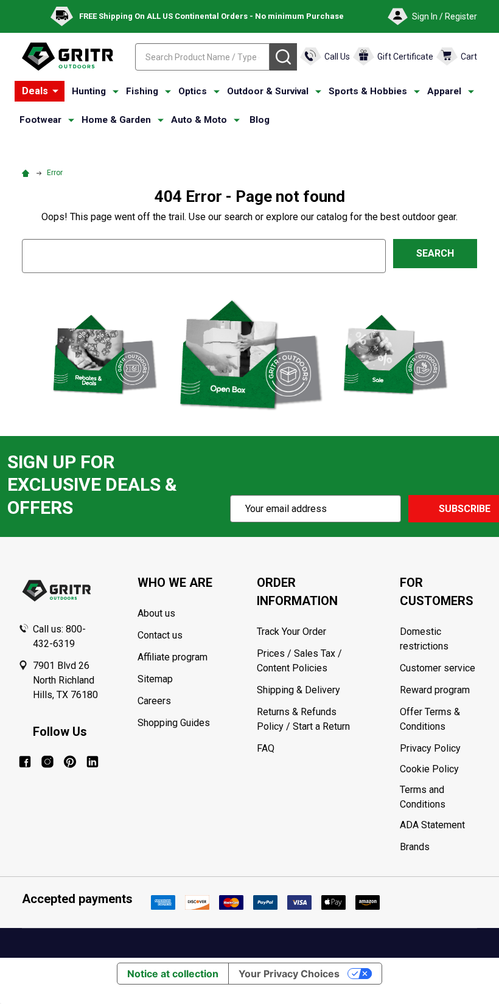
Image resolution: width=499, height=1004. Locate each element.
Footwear (40, 119)
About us (156, 613)
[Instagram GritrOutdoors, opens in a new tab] (47, 761)
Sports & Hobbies (368, 91)
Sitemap (155, 679)
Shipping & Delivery (298, 690)
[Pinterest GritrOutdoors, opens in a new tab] (70, 761)
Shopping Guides (174, 723)
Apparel (444, 91)
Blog (260, 119)
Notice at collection (172, 974)
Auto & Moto (199, 119)
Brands (415, 847)
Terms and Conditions (440, 797)
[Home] (27, 172)
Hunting (89, 91)
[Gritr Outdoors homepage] (67, 57)
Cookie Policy (440, 769)
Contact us (160, 635)
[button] (104, 354)
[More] (55, 91)
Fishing (142, 91)
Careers (154, 701)
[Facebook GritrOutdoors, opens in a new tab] (25, 761)
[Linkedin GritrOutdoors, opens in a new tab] (92, 761)
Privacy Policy (440, 748)
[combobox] (202, 57)
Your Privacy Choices (289, 974)
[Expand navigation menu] (116, 92)
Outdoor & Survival (268, 91)
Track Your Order (291, 631)
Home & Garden (116, 119)
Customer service (437, 668)
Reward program (435, 690)
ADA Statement (432, 825)
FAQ (265, 748)
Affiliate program (173, 657)
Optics (192, 91)
